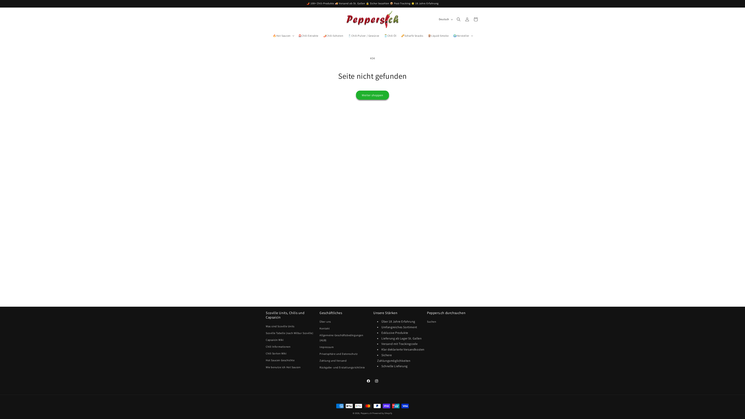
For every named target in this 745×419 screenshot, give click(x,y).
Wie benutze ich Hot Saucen (283, 367)
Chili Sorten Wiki (276, 353)
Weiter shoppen (372, 95)
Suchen (431, 321)
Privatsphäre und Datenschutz (339, 354)
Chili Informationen (278, 346)
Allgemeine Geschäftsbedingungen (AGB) (341, 337)
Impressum (327, 347)
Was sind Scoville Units (280, 326)
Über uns (325, 321)
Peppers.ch (366, 413)
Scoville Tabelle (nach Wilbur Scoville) (289, 333)
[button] (283, 36)
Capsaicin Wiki (274, 340)
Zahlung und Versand (333, 360)
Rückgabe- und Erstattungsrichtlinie (342, 367)
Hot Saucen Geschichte (280, 360)
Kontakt (325, 328)
